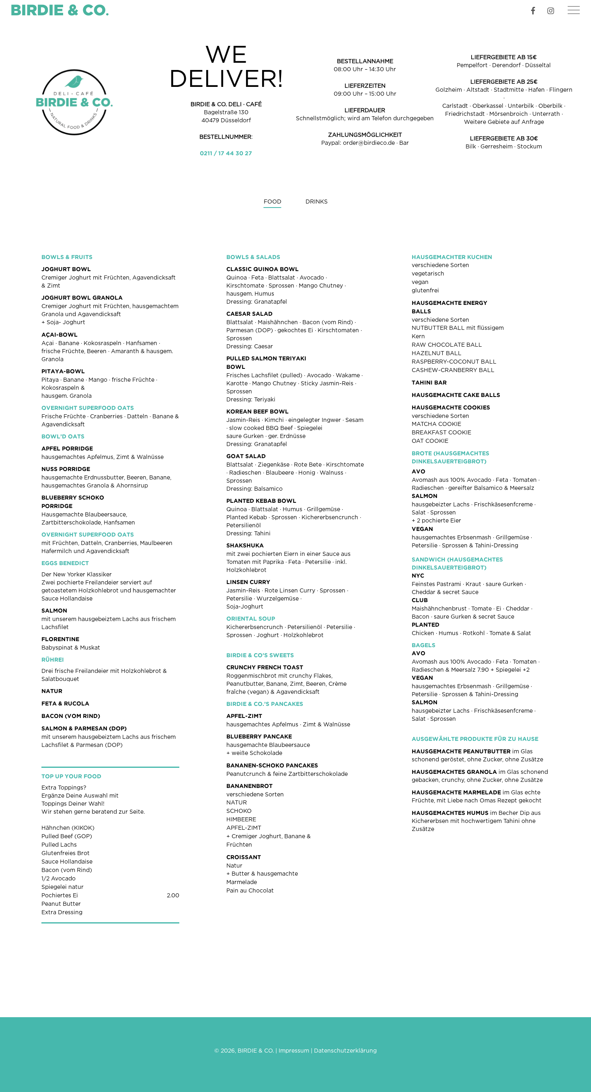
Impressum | (296, 1051)
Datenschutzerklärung (345, 1051)
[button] (574, 10)
